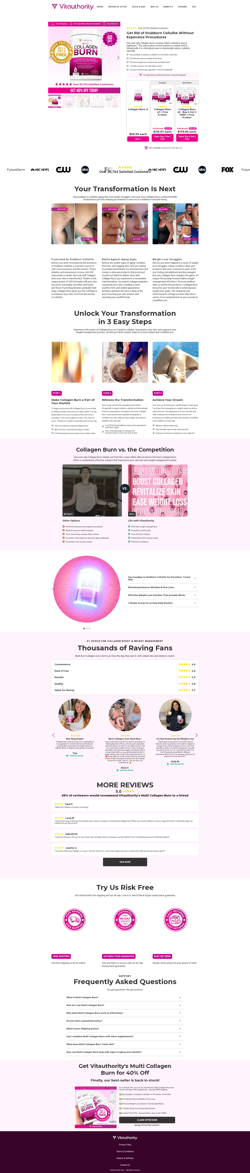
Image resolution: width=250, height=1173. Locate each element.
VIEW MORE (125, 862)
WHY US (154, 7)
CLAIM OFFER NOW (147, 1120)
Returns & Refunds (125, 1158)
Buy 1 (138, 139)
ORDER (100, 7)
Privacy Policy (125, 1144)
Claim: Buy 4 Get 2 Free (187, 137)
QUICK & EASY (139, 7)
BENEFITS (168, 7)
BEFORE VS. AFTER (117, 7)
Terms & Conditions (125, 1151)
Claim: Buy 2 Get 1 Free (162, 137)
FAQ (194, 7)
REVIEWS (182, 7)
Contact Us (125, 1165)
